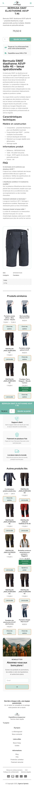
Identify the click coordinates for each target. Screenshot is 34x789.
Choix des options (9, 328)
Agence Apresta (23, 783)
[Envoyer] (17, 687)
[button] (3, 3)
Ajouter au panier (20, 39)
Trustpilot (6, 723)
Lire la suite (9, 359)
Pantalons (16, 275)
